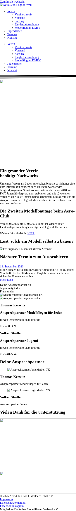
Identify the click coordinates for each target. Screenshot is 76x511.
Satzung (19, 21)
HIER (30, 233)
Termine (12, 34)
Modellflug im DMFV (28, 27)
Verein (11, 11)
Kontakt (12, 37)
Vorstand (20, 17)
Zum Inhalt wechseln (12, 1)
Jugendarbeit (14, 31)
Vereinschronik (23, 14)
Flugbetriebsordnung (27, 24)
